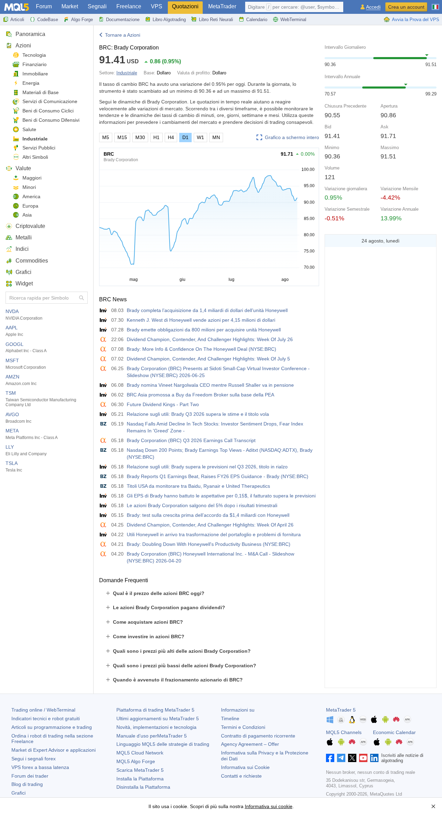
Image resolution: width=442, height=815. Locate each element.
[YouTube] (363, 758)
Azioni (23, 45)
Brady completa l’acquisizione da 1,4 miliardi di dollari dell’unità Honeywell (207, 310)
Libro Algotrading (169, 19)
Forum (44, 6)
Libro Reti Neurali (216, 19)
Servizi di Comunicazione (49, 101)
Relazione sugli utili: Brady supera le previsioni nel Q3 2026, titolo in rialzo (207, 466)
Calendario (256, 19)
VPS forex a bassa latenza (40, 767)
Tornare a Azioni (122, 35)
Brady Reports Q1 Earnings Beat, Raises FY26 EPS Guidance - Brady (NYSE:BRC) (217, 476)
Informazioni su (237, 710)
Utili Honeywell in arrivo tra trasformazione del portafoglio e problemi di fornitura (214, 534)
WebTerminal (293, 19)
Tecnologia (34, 55)
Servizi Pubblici (38, 147)
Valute (23, 168)
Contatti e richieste (241, 776)
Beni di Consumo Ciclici (48, 110)
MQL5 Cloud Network (139, 753)
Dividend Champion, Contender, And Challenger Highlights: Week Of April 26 (210, 525)
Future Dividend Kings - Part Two (163, 404)
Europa (30, 206)
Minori (29, 187)
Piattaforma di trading (155, 710)
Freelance (128, 6)
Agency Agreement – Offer (250, 744)
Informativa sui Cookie (245, 767)
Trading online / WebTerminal (43, 710)
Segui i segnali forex (33, 758)
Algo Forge (82, 19)
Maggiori (31, 178)
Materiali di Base (40, 92)
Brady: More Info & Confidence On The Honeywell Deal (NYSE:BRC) (201, 349)
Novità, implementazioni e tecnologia (156, 727)
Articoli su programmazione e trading (51, 727)
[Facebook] (330, 758)
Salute (29, 129)
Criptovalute (30, 226)
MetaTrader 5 (341, 710)
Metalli (24, 237)
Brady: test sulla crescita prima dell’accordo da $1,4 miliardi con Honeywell (208, 515)
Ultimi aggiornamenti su (157, 718)
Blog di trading (27, 784)
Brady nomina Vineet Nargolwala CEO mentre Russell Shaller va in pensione (210, 385)
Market (69, 6)
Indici (22, 249)
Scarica (140, 770)
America (31, 196)
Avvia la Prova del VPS (415, 19)
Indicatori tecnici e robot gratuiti (45, 718)
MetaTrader (222, 6)
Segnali (97, 6)
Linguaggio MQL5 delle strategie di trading (162, 744)
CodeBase (47, 19)
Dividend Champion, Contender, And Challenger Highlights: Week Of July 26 (210, 339)
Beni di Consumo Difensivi (50, 120)
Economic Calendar (394, 732)
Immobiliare (35, 73)
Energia (30, 83)
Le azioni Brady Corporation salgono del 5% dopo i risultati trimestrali (202, 505)
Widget (24, 283)
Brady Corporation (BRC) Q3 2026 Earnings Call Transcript (191, 440)
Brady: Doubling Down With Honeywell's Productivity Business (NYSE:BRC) (208, 544)
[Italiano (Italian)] (435, 4)
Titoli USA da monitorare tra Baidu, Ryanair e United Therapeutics (198, 486)
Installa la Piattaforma (140, 778)
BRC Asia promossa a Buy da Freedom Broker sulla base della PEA (200, 394)
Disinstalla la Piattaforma (143, 787)
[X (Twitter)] (352, 758)
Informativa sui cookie (268, 806)
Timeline (230, 718)
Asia (27, 215)
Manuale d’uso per (151, 736)
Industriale (35, 138)
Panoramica (30, 34)
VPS (156, 6)
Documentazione (123, 19)
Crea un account (406, 7)
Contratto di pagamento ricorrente (258, 736)
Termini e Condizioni (243, 727)
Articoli (17, 19)
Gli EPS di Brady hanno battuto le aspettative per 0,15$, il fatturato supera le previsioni (221, 495)
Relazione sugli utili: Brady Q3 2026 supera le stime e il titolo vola (198, 414)
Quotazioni (185, 6)
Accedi (373, 7)
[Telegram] (341, 758)
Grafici (23, 272)
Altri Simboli (35, 157)
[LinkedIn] (374, 758)
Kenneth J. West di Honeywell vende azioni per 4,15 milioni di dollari (201, 320)
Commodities (32, 261)
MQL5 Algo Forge (135, 761)
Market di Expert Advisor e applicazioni (53, 750)
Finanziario (34, 64)
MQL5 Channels (344, 732)
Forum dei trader (29, 776)
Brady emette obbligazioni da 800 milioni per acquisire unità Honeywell (204, 329)
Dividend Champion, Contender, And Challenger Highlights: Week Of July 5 (208, 358)
